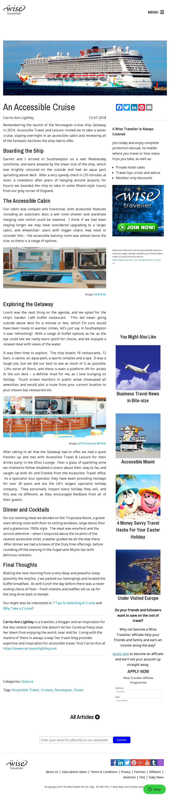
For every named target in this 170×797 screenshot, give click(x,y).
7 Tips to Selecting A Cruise (73, 603)
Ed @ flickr (100, 294)
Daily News (156, 777)
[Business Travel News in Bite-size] (138, 367)
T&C (130, 260)
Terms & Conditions (104, 772)
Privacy (126, 772)
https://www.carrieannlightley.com (30, 648)
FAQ (142, 777)
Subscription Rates (74, 772)
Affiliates (155, 772)
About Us (52, 772)
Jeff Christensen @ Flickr (92, 443)
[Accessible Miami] (138, 435)
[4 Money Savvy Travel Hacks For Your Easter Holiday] (138, 496)
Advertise (129, 777)
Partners (140, 772)
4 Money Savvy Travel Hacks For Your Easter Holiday (138, 530)
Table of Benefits (119, 260)
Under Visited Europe (138, 598)
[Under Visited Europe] (138, 572)
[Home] (14, 9)
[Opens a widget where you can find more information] (154, 790)
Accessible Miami (138, 461)
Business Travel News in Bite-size (138, 397)
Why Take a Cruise (17, 608)
